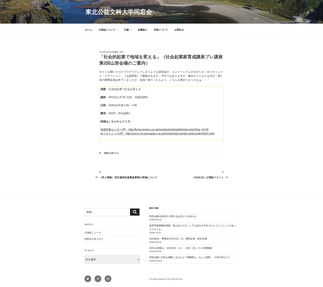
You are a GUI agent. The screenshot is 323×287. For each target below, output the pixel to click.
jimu (121, 52)
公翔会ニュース (92, 232)
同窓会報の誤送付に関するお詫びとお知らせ (172, 216)
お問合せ (179, 29)
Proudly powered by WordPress (166, 279)
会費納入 (142, 29)
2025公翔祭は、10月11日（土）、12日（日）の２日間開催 (180, 248)
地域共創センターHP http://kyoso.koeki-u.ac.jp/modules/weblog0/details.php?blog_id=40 (154, 129)
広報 (126, 29)
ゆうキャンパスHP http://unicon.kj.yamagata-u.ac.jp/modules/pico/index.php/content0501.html (157, 133)
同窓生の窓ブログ (111, 153)
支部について (161, 29)
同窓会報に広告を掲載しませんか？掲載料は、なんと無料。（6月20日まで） (190, 257)
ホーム (88, 29)
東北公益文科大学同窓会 (118, 11)
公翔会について (107, 29)
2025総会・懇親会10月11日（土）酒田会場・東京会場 (178, 238)
